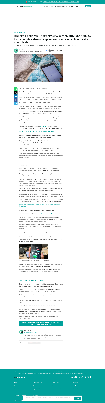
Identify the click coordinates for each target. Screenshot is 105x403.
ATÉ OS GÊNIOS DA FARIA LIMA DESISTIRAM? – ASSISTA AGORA (61, 2)
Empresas (16, 385)
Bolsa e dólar (55, 382)
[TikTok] (82, 377)
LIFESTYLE (77, 6)
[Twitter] (88, 377)
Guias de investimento (58, 389)
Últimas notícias (37, 382)
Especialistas (17, 389)
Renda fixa (74, 385)
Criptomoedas (75, 382)
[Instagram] (72, 377)
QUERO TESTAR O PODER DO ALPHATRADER (31, 280)
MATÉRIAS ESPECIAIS (59, 6)
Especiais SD (36, 389)
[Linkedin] (79, 377)
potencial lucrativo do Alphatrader (50, 213)
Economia (55, 385)
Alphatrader (43, 126)
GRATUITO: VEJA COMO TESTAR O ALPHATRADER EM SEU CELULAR (38, 131)
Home (15, 382)
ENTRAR (88, 6)
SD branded (75, 389)
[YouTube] (75, 377)
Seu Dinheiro (22, 49)
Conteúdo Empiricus (34, 342)
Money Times (36, 392)
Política (35, 385)
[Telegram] (85, 377)
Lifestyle (35, 395)
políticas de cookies (52, 399)
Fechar (78, 398)
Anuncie (16, 392)
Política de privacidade (20, 395)
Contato (74, 392)
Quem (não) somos (57, 392)
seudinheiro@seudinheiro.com (30, 332)
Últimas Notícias (48, 6)
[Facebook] (90, 377)
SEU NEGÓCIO (69, 6)
